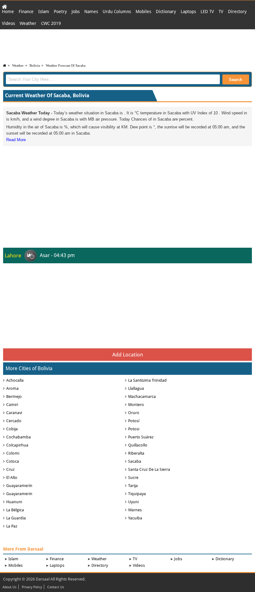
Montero (136, 404)
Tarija (133, 485)
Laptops (188, 11)
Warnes (135, 510)
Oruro (133, 412)
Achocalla (15, 380)
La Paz (11, 526)
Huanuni (14, 501)
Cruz (10, 469)
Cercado (13, 420)
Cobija (12, 429)
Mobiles (143, 11)
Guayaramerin (19, 493)
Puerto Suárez (141, 437)
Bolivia (35, 65)
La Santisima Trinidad (147, 380)
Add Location (127, 354)
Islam (43, 11)
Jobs (76, 11)
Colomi (12, 453)
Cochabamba (18, 437)
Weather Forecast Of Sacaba (66, 65)
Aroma (12, 388)
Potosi (133, 429)
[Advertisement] (127, 45)
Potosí (133, 420)
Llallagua (136, 388)
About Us (9, 587)
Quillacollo (137, 445)
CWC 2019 (51, 23)
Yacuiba (135, 518)
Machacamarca (142, 396)
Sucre (133, 477)
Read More (16, 139)
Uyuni (133, 501)
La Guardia (16, 518)
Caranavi (14, 412)
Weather (28, 23)
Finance (26, 11)
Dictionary (166, 11)
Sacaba (134, 461)
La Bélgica (15, 510)
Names (91, 11)
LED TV (207, 11)
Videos (8, 23)
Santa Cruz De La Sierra (149, 469)
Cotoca (12, 461)
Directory (237, 11)
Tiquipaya (137, 493)
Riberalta (136, 453)
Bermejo (14, 396)
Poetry (60, 11)
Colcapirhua (17, 445)
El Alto (11, 477)
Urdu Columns (117, 11)
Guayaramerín (19, 485)
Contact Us (55, 587)
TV (221, 11)
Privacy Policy (32, 587)
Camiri (12, 404)
